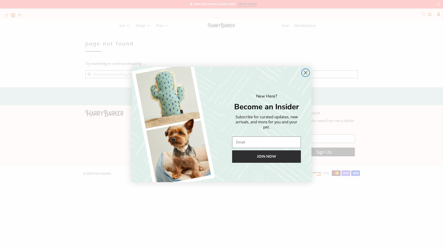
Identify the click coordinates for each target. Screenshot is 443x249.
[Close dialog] (306, 73)
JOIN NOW (266, 156)
